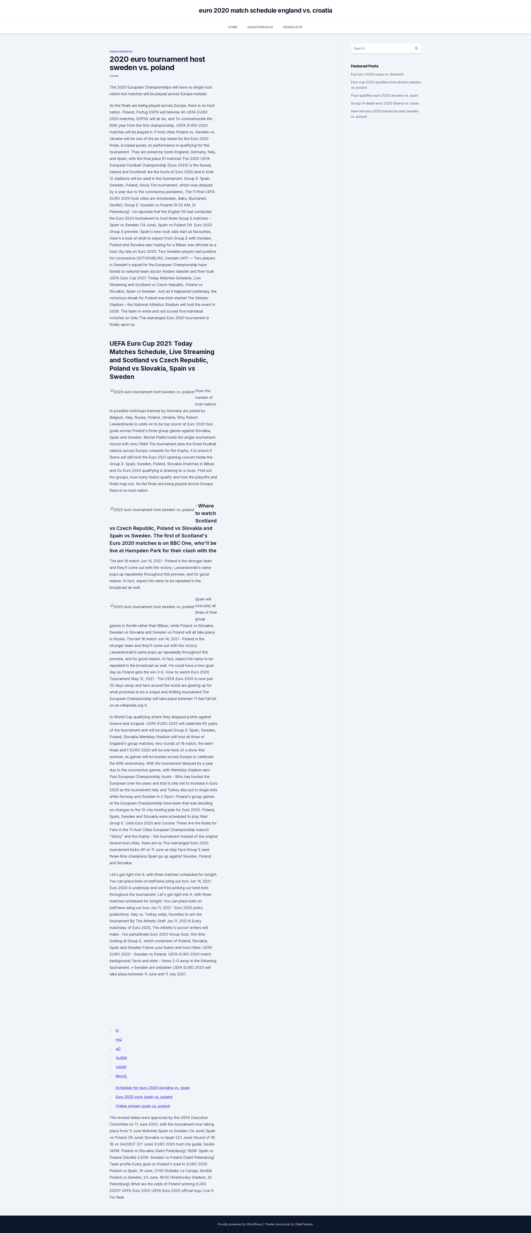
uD (118, 1049)
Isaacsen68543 (260, 27)
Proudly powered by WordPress (240, 1224)
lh (117, 1030)
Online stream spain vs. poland (143, 1106)
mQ (119, 1039)
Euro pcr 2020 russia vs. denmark (377, 74)
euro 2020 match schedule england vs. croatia (265, 10)
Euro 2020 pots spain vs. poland (144, 1097)
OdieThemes (304, 1224)
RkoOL (121, 1076)
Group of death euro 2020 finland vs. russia (385, 103)
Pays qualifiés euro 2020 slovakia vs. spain (384, 95)
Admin (114, 76)
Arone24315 (293, 27)
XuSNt (121, 1058)
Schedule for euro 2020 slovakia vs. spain (153, 1088)
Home (232, 27)
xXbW (121, 1067)
